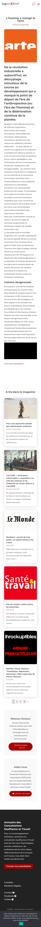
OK (21, 924)
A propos (8, 882)
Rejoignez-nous (22, 746)
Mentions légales (12, 886)
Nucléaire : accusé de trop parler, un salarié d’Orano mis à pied (19, 540)
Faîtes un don (22, 794)
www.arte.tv (18, 364)
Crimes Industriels (20, 25)
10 (24, 702)
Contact (8, 892)
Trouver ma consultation (18, 866)
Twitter (7, 899)
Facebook (9, 896)
